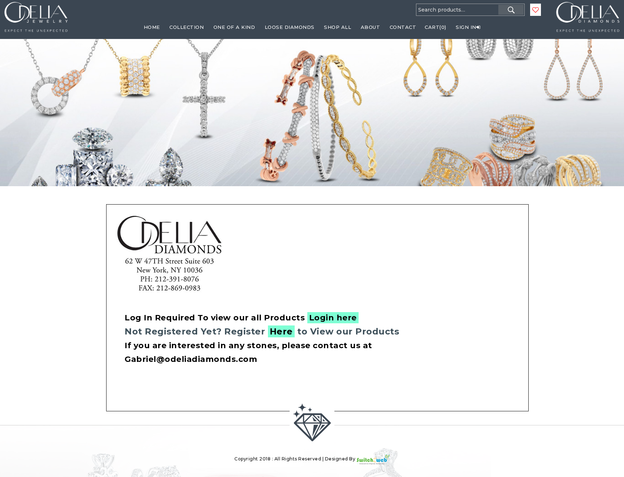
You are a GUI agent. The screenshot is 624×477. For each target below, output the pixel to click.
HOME (152, 27)
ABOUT (370, 27)
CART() (435, 27)
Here (281, 331)
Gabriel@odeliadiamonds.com (191, 359)
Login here (333, 318)
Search (511, 10)
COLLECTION (186, 27)
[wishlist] (535, 10)
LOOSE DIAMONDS (290, 27)
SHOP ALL (337, 27)
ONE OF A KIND (234, 27)
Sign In (466, 27)
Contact (403, 27)
